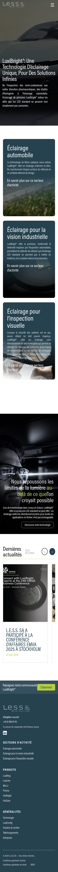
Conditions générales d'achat (14, 860)
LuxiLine (6, 780)
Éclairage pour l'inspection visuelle (18, 758)
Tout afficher (29, 551)
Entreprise (7, 837)
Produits (9, 769)
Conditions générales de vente (14, 864)
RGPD (33, 864)
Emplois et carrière (11, 827)
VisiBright (7, 795)
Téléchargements (10, 832)
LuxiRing (7, 775)
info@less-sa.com (11, 717)
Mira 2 (5, 785)
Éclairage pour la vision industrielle (18, 753)
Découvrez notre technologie (37, 525)
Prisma (6, 790)
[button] (52, 5)
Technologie (8, 817)
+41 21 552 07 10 (10, 721)
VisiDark (6, 800)
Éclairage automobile (12, 748)
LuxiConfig (7, 822)
